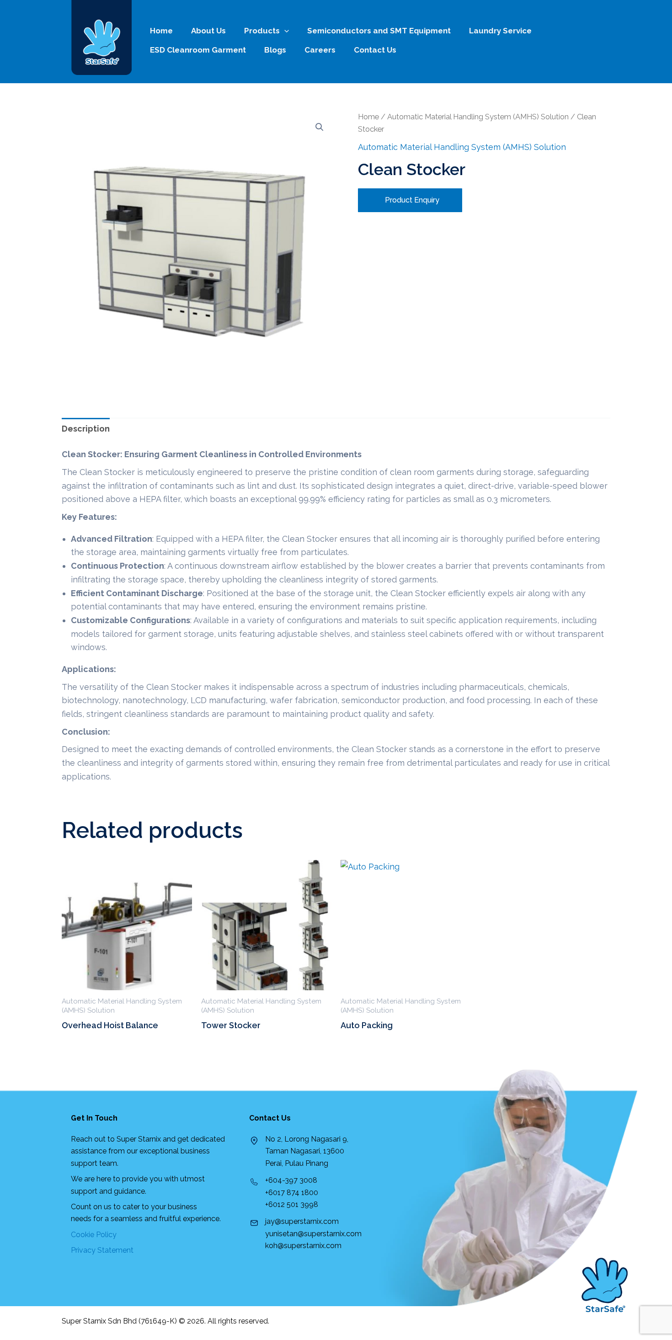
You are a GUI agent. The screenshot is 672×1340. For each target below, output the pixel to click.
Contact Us (375, 49)
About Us (208, 30)
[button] (319, 127)
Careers (320, 49)
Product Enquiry (411, 200)
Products (262, 30)
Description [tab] (86, 428)
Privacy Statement (102, 1250)
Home (161, 30)
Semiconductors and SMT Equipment (379, 30)
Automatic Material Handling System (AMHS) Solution (478, 116)
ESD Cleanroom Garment (198, 49)
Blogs (275, 49)
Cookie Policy (94, 1234)
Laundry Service (500, 30)
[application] (284, 31)
